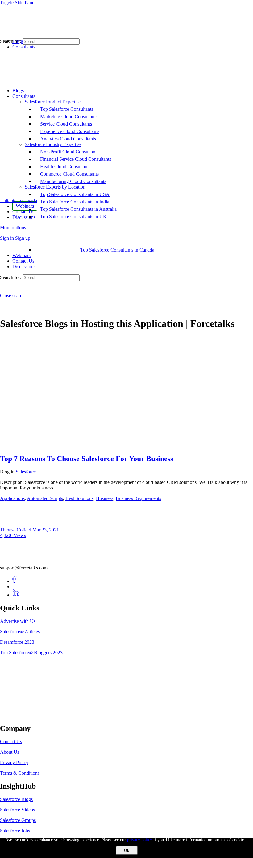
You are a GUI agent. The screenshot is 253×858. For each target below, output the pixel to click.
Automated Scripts (45, 498)
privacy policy (139, 840)
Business (104, 498)
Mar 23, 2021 (45, 529)
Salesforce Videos (17, 809)
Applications (12, 498)
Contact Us (23, 261)
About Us (9, 752)
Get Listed (17, 715)
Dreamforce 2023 (17, 642)
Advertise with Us (17, 621)
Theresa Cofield (16, 529)
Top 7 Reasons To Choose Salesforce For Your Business (86, 459)
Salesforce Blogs (16, 799)
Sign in (7, 238)
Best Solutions (79, 498)
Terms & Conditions (19, 773)
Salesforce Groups (18, 820)
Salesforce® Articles (20, 631)
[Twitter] (15, 586)
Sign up (22, 238)
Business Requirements (138, 498)
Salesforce (26, 471)
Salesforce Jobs (15, 830)
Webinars (21, 255)
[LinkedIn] (15, 595)
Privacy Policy (14, 762)
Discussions (23, 266)
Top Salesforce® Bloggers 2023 (31, 652)
